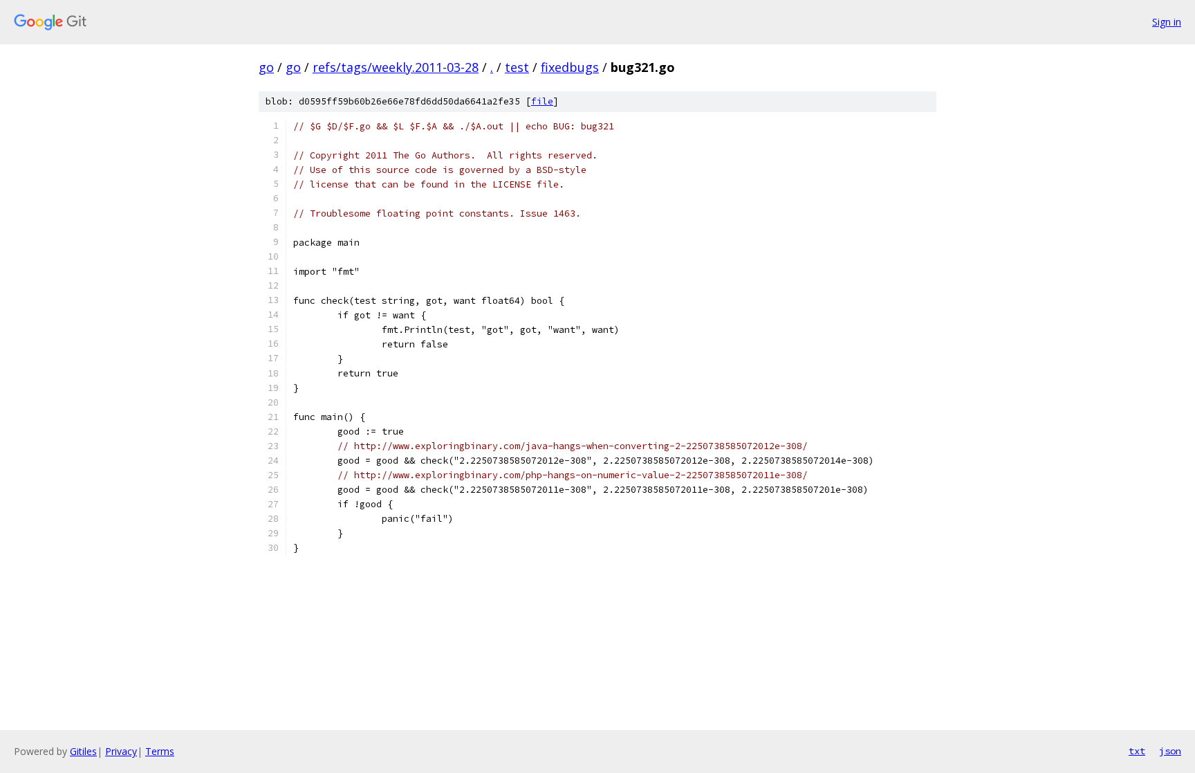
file (542, 101)
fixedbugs (570, 67)
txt (1137, 751)
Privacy (121, 751)
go (266, 67)
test (517, 67)
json (1170, 751)
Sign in (1166, 21)
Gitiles (83, 751)
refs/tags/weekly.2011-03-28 (396, 67)
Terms (159, 751)
